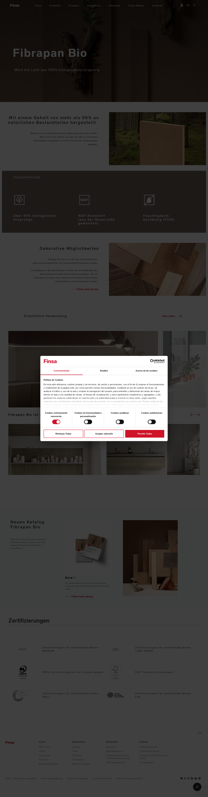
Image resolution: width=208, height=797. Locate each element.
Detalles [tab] (104, 370)
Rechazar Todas (63, 433)
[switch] (88, 422)
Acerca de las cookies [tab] (146, 370)
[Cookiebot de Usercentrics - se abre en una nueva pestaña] (152, 361)
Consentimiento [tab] (61, 370)
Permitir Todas (145, 433)
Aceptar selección (104, 433)
